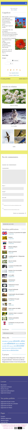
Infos (23, 428)
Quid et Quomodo (12, 251)
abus (23, 341)
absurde (16, 341)
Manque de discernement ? (14, 242)
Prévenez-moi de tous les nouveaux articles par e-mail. (11, 209)
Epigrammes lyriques (6, 392)
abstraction (14, 350)
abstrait (4, 350)
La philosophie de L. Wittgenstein (16, 256)
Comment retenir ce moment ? (15, 313)
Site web (4, 197)
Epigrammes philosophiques (7, 390)
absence (11, 343)
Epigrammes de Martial (6, 405)
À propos (3, 416)
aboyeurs (11, 346)
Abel (15, 346)
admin (15, 10)
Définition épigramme (6, 418)
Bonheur (10, 237)
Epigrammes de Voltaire (6, 407)
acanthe (4, 346)
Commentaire (5, 168)
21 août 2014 (14, 8)
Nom (3, 185)
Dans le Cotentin (12, 261)
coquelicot (13, 73)
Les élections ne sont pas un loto (16, 322)
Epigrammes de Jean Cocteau (8, 401)
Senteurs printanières (13, 318)
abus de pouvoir (6, 348)
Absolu (17, 343)
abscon (8, 350)
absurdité (20, 346)
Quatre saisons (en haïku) (14, 308)
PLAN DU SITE (4, 422)
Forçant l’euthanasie (13, 289)
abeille (20, 348)
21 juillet (4, 343)
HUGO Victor (16, 75)
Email (4, 191)
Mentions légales (5, 420)
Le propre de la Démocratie (15, 265)
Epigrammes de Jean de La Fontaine (9, 403)
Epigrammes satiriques (6, 386)
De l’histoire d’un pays (13, 299)
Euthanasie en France (13, 284)
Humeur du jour (5, 388)
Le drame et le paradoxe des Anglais (17, 232)
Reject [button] (20, 428)
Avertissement (11, 280)
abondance (5, 341)
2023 (8, 346)
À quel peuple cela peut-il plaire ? (16, 294)
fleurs (17, 73)
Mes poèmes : (4, 384)
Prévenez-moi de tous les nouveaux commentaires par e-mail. (12, 205)
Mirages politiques (12, 246)
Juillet (9, 303)
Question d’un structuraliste (15, 270)
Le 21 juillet (11, 275)
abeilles (22, 344)
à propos (10, 341)
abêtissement (14, 348)
